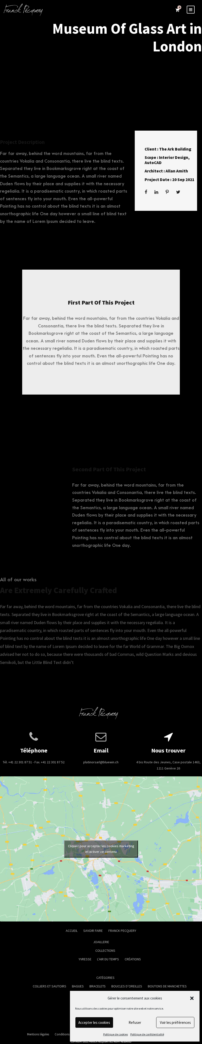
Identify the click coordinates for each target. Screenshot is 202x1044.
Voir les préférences (175, 1022)
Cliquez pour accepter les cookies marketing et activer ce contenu (101, 849)
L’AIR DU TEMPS (108, 959)
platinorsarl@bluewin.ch (100, 762)
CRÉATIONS (133, 959)
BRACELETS (97, 986)
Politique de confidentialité (147, 1034)
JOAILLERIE (101, 942)
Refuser (135, 1022)
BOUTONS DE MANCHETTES (167, 986)
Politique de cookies (115, 1034)
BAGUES (78, 986)
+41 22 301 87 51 (20, 762)
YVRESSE (85, 959)
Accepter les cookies (94, 1022)
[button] (191, 998)
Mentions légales (38, 1034)
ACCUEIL (72, 930)
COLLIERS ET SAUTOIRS (49, 986)
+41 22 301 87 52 (53, 762)
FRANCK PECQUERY (122, 930)
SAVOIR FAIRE (93, 930)
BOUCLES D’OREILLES (126, 986)
